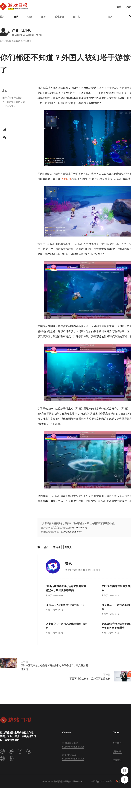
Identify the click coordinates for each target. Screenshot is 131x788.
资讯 (16, 16)
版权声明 (117, 751)
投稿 (119, 6)
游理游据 (59, 16)
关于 (129, 6)
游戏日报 (66, 179)
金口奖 (76, 16)
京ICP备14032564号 (101, 781)
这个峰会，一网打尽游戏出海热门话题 (66, 626)
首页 (2, 16)
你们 (46, 547)
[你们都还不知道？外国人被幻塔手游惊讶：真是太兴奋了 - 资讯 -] (14, 6)
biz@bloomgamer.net (71, 531)
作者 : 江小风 (21, 30)
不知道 (56, 547)
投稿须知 (117, 759)
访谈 (29, 16)
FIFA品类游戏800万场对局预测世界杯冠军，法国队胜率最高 (66, 588)
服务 (43, 16)
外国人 (68, 547)
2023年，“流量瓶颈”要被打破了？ (65, 605)
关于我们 (117, 743)
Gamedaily (81, 527)
